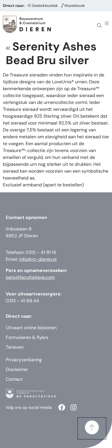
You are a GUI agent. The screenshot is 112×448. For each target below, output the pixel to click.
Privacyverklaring (24, 360)
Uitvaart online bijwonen (31, 328)
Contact (14, 379)
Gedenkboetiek (45, 5)
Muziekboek (75, 5)
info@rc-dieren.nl (38, 259)
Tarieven (15, 347)
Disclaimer (17, 369)
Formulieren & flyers (27, 337)
